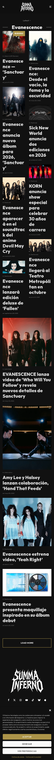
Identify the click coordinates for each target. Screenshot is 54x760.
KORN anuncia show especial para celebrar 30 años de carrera (38, 207)
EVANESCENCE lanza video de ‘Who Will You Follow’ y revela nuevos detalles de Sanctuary (27, 385)
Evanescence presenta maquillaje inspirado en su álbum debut (26, 612)
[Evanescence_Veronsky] (14, 267)
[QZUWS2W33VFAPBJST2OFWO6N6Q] (27, 522)
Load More (27, 643)
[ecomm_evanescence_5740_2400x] (27, 582)
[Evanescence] (27, 342)
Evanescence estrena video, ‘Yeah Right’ (26, 556)
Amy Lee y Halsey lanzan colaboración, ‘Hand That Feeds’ (26, 483)
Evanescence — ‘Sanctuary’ (13, 69)
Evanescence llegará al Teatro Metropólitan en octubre (40, 276)
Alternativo (8, 472)
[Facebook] (8, 700)
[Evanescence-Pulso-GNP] (40, 245)
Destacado (8, 276)
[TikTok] (33, 700)
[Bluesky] (39, 700)
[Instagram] (20, 700)
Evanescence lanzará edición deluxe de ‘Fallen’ (13, 294)
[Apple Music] (45, 700)
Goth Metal (8, 119)
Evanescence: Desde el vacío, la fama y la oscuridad (40, 82)
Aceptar (26, 737)
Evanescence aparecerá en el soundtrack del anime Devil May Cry (14, 229)
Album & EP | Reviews (11, 56)
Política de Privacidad (33, 757)
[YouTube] (26, 700)
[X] (14, 700)
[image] (14, 42)
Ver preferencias (26, 751)
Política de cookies (18, 757)
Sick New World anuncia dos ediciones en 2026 (39, 141)
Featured (7, 202)
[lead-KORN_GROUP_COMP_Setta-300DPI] (40, 171)
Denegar (27, 744)
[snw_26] (40, 112)
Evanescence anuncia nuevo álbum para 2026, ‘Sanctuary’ (13, 146)
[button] (50, 710)
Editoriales (34, 63)
